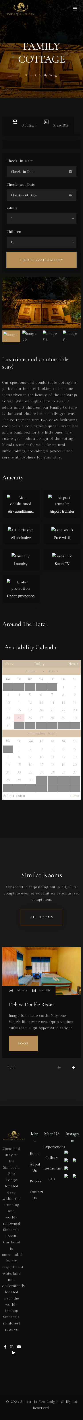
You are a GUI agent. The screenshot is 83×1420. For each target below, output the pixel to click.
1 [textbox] (12, 218)
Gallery (51, 1157)
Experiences (54, 1147)
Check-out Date (21, 184)
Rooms (36, 1181)
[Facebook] (6, 1347)
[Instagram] (12, 1347)
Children (14, 232)
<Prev (9, 664)
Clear (75, 796)
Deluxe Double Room (31, 1004)
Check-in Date (20, 161)
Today (39, 664)
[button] (59, 1068)
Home (29, 75)
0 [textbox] (12, 242)
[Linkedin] (13, 1353)
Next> (73, 664)
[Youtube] (19, 1347)
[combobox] (41, 218)
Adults (12, 208)
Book (23, 1043)
